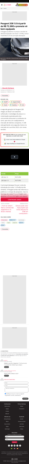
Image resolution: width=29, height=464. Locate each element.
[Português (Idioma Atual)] (11, 448)
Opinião (21, 419)
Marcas (21, 406)
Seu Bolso (21, 222)
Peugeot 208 (15, 222)
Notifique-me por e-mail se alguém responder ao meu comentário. (14, 394)
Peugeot (8, 222)
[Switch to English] (14, 448)
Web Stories (21, 426)
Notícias (5, 8)
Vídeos (3, 225)
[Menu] (1, 5)
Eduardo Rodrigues (8, 88)
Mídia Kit (7, 413)
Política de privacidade (14, 462)
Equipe (7, 408)
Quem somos (7, 406)
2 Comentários (5, 95)
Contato (7, 411)
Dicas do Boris (7, 424)
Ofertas (21, 429)
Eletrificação (7, 429)
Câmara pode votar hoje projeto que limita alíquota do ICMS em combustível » (22, 209)
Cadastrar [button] (14, 442)
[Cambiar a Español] (17, 448)
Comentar (25, 398)
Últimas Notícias (7, 419)
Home (1, 8)
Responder (6, 375)
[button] (22, 5)
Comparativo (21, 408)
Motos (7, 421)
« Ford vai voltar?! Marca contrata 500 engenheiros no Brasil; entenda (7, 208)
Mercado (3, 222)
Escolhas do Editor (21, 421)
